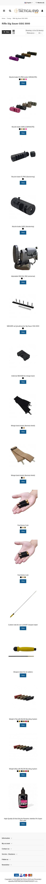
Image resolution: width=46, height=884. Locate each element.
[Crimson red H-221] (26, 721)
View (23, 83)
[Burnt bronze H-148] (24, 721)
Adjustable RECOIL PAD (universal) (23, 276)
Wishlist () (40, 2)
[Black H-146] (22, 721)
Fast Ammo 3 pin (23, 525)
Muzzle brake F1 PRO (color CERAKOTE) (23, 77)
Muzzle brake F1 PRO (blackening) (23, 177)
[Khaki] (24, 79)
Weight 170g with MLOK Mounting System (23, 719)
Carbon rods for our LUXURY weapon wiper (23, 625)
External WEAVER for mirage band (23, 376)
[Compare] (23, 74)
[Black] (19, 79)
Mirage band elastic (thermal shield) (23, 426)
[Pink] (26, 79)
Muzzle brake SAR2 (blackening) (23, 226)
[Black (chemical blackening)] (23, 179)
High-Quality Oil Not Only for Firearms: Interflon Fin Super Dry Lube (23, 819)
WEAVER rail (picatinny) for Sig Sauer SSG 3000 (23, 326)
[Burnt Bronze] (19, 721)
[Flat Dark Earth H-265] (28, 721)
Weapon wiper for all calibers (23, 672)
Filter (7, 32)
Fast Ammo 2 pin (23, 575)
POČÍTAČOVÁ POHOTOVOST (24, 881)
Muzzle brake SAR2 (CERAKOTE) (23, 127)
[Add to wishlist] (20, 74)
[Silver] (24, 278)
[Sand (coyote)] (22, 79)
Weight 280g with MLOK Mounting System (23, 769)
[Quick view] (25, 74)
